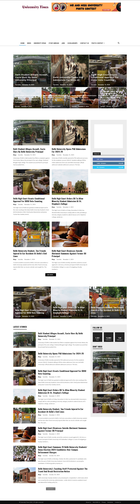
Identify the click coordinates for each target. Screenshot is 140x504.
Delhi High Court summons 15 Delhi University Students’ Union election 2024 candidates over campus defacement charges (62, 450)
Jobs (63, 43)
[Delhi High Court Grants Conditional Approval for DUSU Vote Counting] (108, 71)
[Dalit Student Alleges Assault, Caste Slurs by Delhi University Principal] (32, 71)
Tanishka (20, 155)
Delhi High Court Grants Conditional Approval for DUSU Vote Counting (29, 200)
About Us (88, 502)
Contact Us (84, 43)
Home (22, 43)
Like (122, 159)
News (29, 43)
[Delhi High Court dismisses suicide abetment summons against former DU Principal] (84, 97)
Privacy (104, 502)
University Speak (40, 43)
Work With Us (96, 502)
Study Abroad (54, 43)
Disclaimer (110, 502)
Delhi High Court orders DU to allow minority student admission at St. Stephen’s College (67, 201)
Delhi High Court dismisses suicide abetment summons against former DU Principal (69, 253)
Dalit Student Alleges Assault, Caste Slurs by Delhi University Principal (29, 150)
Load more (50, 275)
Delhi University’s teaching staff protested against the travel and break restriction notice (63, 470)
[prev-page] (117, 354)
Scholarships (72, 43)
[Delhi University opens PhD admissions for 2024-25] (70, 71)
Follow (121, 163)
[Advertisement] (70, 26)
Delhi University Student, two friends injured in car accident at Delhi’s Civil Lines (30, 253)
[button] (118, 43)
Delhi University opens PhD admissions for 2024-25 (69, 150)
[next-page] (121, 354)
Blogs (14, 154)
